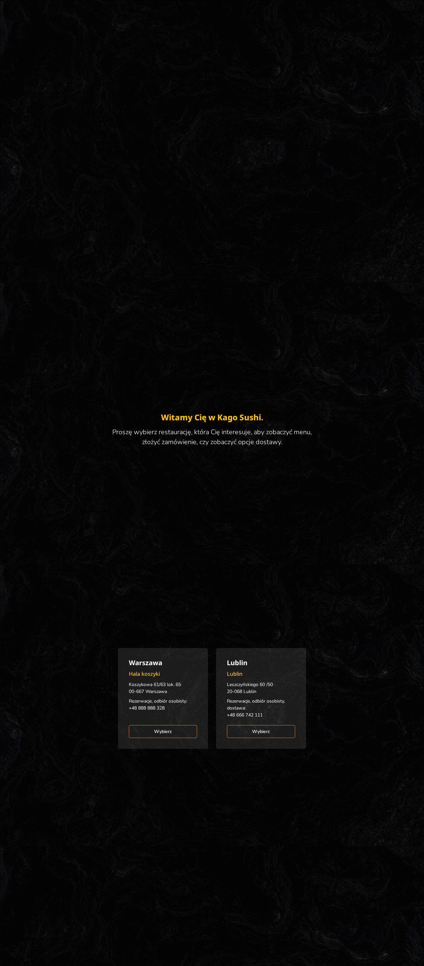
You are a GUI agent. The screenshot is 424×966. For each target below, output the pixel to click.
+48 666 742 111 (245, 715)
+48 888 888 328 (147, 708)
